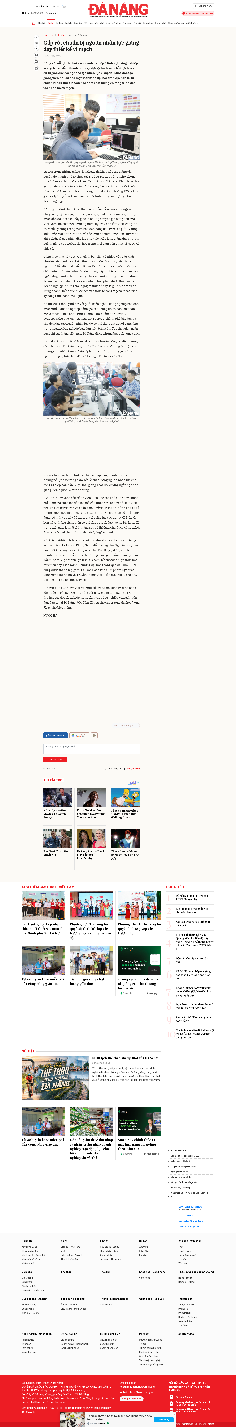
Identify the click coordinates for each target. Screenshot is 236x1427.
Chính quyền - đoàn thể (33, 1255)
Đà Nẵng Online (184, 1397)
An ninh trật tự (29, 1304)
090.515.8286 (207, 13)
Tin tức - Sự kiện (186, 1304)
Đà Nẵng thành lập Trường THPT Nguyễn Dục (192, 897)
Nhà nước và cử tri (31, 1259)
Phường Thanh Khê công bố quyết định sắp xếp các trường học (139, 928)
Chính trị (42, 23)
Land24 (190, 1215)
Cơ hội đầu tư (69, 1333)
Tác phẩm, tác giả (187, 1255)
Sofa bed (183, 1156)
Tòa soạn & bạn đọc (73, 1298)
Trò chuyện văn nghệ (149, 1360)
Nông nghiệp (28, 1340)
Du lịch (68, 23)
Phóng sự (183, 1309)
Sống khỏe (27, 1282)
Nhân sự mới (28, 1263)
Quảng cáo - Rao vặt (151, 1298)
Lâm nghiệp (27, 1348)
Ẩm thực (143, 1247)
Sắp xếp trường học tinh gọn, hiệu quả (193, 923)
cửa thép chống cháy (187, 1182)
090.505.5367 (192, 13)
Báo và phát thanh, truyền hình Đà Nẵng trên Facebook (193, 1403)
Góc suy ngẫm (107, 1344)
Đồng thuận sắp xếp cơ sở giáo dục (194, 960)
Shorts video (186, 1333)
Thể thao (126, 23)
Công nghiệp (106, 1255)
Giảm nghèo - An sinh (71, 1255)
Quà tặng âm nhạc (148, 1356)
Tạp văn (182, 1259)
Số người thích (132, 768)
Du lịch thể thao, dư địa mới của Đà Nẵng (127, 1058)
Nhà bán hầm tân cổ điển (181, 1177)
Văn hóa (182, 1263)
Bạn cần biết (106, 1304)
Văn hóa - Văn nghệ (94, 23)
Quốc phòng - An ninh (34, 1298)
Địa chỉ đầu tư (67, 1340)
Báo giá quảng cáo (131, 1399)
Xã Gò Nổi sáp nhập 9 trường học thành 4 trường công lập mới (193, 975)
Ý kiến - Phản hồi (69, 1304)
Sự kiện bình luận (110, 1333)
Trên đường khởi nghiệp (151, 1364)
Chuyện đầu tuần (108, 1340)
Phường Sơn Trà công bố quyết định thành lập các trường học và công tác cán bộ (90, 931)
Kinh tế (59, 23)
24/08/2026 (32, 13)
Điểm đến (144, 1251)
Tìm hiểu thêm (149, 1154)
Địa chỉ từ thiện (29, 1286)
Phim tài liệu (184, 1313)
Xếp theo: (108, 768)
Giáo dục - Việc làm (77, 35)
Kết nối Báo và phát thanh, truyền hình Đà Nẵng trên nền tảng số (189, 1386)
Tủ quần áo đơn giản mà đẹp (183, 1166)
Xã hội (51, 23)
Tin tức (142, 1344)
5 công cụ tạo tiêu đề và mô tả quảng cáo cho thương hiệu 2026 (138, 983)
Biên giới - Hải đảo (30, 1313)
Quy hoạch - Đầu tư (109, 1247)
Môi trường (27, 1277)
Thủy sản (26, 1344)
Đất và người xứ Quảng (150, 1340)
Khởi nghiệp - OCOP (109, 1251)
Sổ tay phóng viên (109, 1348)
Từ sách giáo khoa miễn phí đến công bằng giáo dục (43, 981)
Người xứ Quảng (186, 1282)
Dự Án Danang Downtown (190, 1207)
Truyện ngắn (184, 1251)
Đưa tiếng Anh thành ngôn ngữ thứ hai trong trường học (194, 1006)
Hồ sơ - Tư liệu (185, 1277)
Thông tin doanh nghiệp (114, 1298)
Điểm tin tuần (185, 1321)
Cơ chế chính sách (70, 1348)
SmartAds (101, 1423)
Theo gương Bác (30, 1251)
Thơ (180, 1247)
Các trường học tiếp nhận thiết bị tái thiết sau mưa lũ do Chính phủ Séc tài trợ (42, 928)
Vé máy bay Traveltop (180, 1188)
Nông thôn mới (29, 1352)
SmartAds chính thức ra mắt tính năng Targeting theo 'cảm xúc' (137, 1144)
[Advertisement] (91, 448)
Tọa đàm (183, 1325)
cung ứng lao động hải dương (190, 1221)
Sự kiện (143, 1255)
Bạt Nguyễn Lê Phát (179, 1172)
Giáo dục (78, 23)
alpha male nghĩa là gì (180, 1161)
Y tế (108, 23)
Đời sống (116, 23)
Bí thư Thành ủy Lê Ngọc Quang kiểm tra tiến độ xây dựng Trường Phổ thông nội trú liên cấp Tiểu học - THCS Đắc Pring (195, 942)
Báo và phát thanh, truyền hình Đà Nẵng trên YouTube (193, 1410)
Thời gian (118, 768)
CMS (188, 1424)
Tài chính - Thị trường (110, 1259)
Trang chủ (48, 35)
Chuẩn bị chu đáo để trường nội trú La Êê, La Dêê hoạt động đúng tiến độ (195, 1033)
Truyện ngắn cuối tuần (150, 1348)
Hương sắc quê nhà (149, 1352)
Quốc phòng (28, 1309)
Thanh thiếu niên (69, 1259)
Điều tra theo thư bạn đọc (73, 1309)
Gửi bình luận (55, 759)
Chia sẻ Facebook (57, 735)
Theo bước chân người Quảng (183, 23)
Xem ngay (163, 1419)
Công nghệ (144, 1277)
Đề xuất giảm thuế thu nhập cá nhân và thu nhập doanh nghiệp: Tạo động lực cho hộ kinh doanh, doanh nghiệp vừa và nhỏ (91, 1148)
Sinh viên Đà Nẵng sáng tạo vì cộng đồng (194, 1019)
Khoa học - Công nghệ (154, 23)
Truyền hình (185, 1298)
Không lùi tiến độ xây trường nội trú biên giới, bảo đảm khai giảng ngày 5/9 (194, 991)
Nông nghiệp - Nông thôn (37, 1333)
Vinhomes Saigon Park (181, 1193)
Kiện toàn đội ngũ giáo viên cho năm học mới (192, 910)
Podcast (144, 1333)
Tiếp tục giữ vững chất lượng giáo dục (87, 981)
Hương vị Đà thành (187, 1317)
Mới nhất (53, 13)
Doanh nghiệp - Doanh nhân (75, 1344)
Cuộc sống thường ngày (34, 1290)
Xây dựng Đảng (29, 1247)
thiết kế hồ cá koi (178, 1151)
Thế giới (137, 23)
